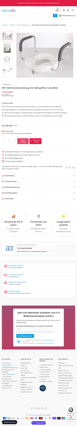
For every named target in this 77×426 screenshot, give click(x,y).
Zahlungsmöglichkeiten (65, 378)
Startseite (5, 25)
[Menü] (74, 407)
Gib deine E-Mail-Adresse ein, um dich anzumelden (34, 326)
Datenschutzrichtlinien (49, 340)
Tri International (6, 84)
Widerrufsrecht (63, 371)
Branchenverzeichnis (65, 388)
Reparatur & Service (65, 393)
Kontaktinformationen (65, 380)
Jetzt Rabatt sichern (25, 336)
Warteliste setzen (36, 141)
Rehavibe (33, 415)
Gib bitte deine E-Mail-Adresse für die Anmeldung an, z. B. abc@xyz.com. (35, 332)
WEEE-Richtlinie (63, 383)
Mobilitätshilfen (26, 363)
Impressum (62, 363)
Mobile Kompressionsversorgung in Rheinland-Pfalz (38, 3)
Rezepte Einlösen (26, 392)
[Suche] (55, 15)
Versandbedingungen (65, 376)
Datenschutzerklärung (65, 366)
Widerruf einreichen (65, 373)
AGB (59, 368)
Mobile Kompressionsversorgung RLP (29, 377)
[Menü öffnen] (73, 10)
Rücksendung (6, 365)
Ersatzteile (24, 368)
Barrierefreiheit (63, 385)
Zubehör (23, 366)
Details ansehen (50, 343)
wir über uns (62, 390)
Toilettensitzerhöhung (23, 25)
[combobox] (30, 16)
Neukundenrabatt (9, 374)
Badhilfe (12, 25)
